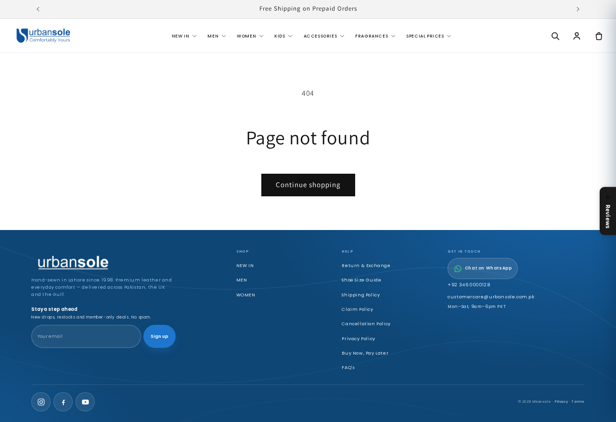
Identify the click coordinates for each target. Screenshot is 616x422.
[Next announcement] (578, 9)
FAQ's (348, 367)
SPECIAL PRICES (425, 36)
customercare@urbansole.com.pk (491, 297)
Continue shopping (308, 184)
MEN (212, 36)
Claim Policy (357, 309)
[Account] (577, 36)
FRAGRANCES (371, 36)
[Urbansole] (43, 35)
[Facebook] (63, 401)
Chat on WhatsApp (488, 268)
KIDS (279, 36)
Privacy (561, 401)
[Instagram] (41, 401)
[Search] (555, 36)
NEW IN (181, 36)
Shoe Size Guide (361, 280)
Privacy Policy (358, 338)
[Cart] (599, 36)
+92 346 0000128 (469, 284)
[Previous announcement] (38, 9)
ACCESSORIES (320, 36)
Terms (578, 401)
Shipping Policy (361, 295)
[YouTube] (85, 401)
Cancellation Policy (366, 323)
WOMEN (246, 36)
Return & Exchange (366, 265)
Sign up (159, 336)
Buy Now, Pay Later (365, 353)
